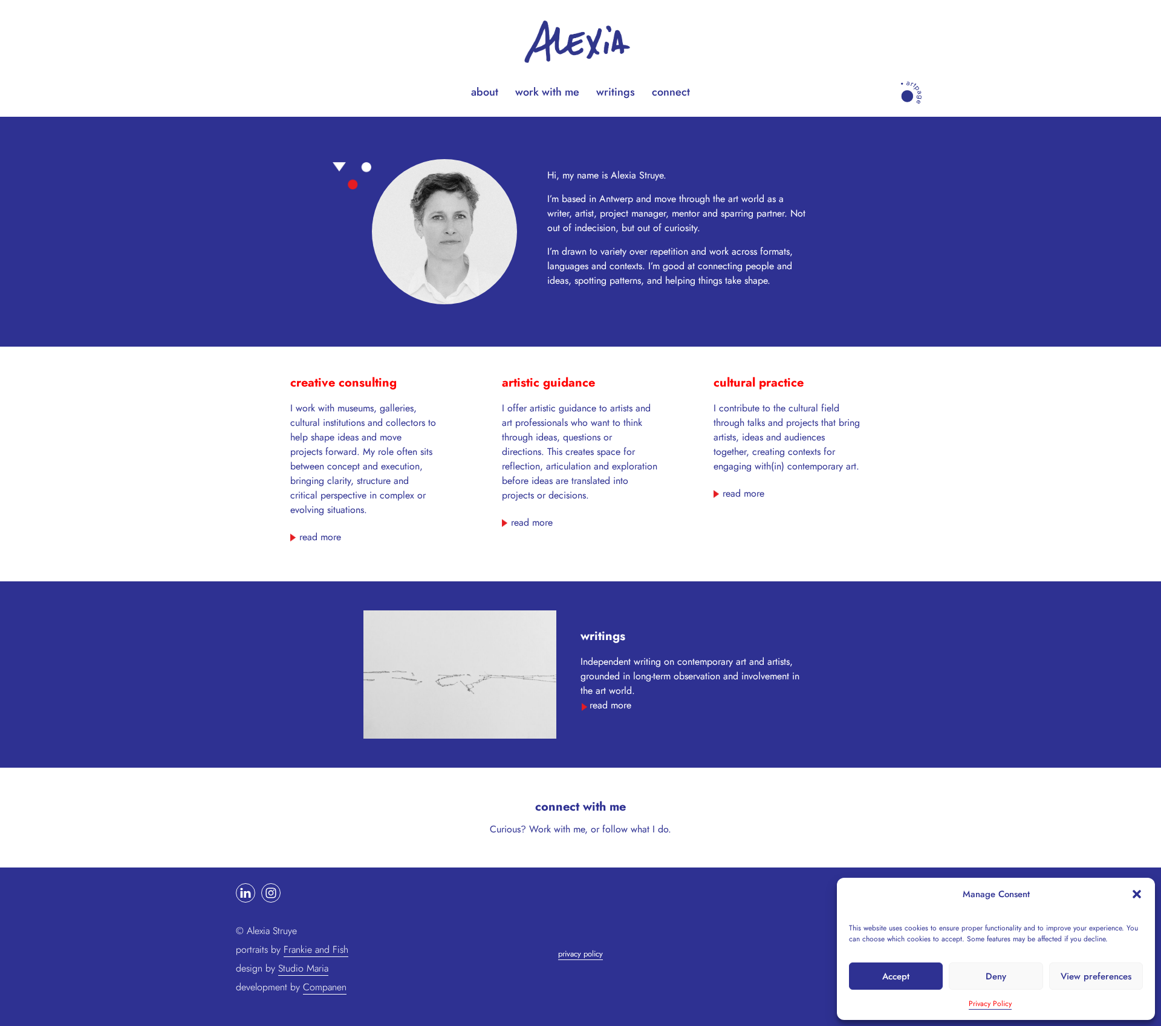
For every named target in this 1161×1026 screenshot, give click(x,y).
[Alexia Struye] (580, 40)
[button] (1137, 894)
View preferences (1096, 976)
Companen (324, 987)
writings (615, 92)
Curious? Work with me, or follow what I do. (580, 829)
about (484, 92)
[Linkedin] (245, 893)
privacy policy (580, 953)
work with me (547, 92)
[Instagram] (271, 893)
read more (320, 537)
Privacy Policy (990, 1003)
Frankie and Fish (316, 949)
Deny (996, 976)
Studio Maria (303, 968)
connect (671, 92)
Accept (895, 976)
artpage (907, 83)
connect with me (580, 806)
